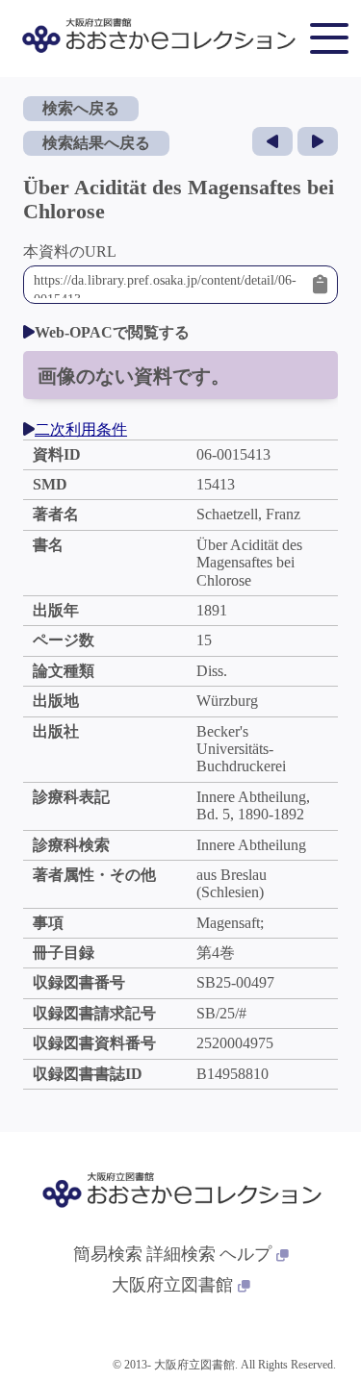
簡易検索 (107, 1254)
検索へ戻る (80, 108)
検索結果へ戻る (96, 143)
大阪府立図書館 (172, 1284)
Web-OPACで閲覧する (112, 332)
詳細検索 (181, 1254)
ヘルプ (245, 1254)
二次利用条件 (81, 429)
